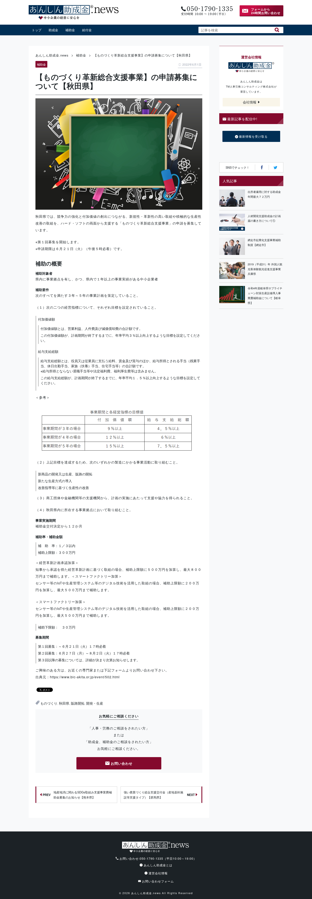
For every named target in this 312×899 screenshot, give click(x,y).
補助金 (70, 30)
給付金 (87, 30)
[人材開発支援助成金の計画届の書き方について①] (232, 222)
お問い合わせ (121, 763)
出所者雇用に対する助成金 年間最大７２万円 (265, 194)
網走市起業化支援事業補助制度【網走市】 (264, 242)
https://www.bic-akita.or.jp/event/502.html (85, 676)
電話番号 (206, 11)
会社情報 (249, 102)
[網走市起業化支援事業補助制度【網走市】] (232, 246)
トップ (36, 30)
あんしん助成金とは (158, 865)
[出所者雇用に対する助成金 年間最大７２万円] (232, 198)
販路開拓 (77, 703)
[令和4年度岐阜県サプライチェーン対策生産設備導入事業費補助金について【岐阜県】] (232, 295)
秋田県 (64, 703)
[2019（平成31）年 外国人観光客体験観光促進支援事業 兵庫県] (232, 270)
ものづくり (48, 703)
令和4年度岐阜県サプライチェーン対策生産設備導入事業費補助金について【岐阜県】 (265, 295)
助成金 (53, 30)
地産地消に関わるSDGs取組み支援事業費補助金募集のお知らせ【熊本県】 (77, 794)
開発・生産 (94, 703)
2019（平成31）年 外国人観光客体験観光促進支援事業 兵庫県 (265, 269)
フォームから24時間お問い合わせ (265, 11)
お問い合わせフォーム (158, 881)
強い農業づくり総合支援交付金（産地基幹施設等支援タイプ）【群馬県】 (159, 794)
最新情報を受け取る (253, 136)
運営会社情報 (158, 873)
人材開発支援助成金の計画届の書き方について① (264, 218)
